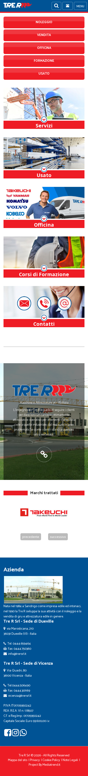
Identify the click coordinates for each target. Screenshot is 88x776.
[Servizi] (44, 108)
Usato (44, 73)
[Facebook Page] (7, 734)
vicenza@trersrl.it (19, 696)
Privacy (35, 760)
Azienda (14, 569)
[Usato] (44, 158)
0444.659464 (22, 643)
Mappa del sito (17, 760)
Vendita (44, 35)
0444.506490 (21, 685)
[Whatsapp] (23, 734)
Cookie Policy (51, 760)
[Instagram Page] (15, 734)
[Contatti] (44, 306)
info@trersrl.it (17, 654)
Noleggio (44, 22)
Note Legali (70, 760)
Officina (44, 48)
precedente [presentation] (30, 537)
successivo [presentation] (58, 537)
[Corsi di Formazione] (44, 257)
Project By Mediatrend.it (44, 765)
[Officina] (44, 207)
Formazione (44, 61)
